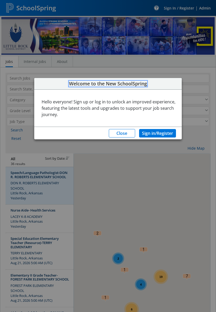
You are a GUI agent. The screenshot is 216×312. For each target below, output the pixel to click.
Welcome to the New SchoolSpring (108, 84)
